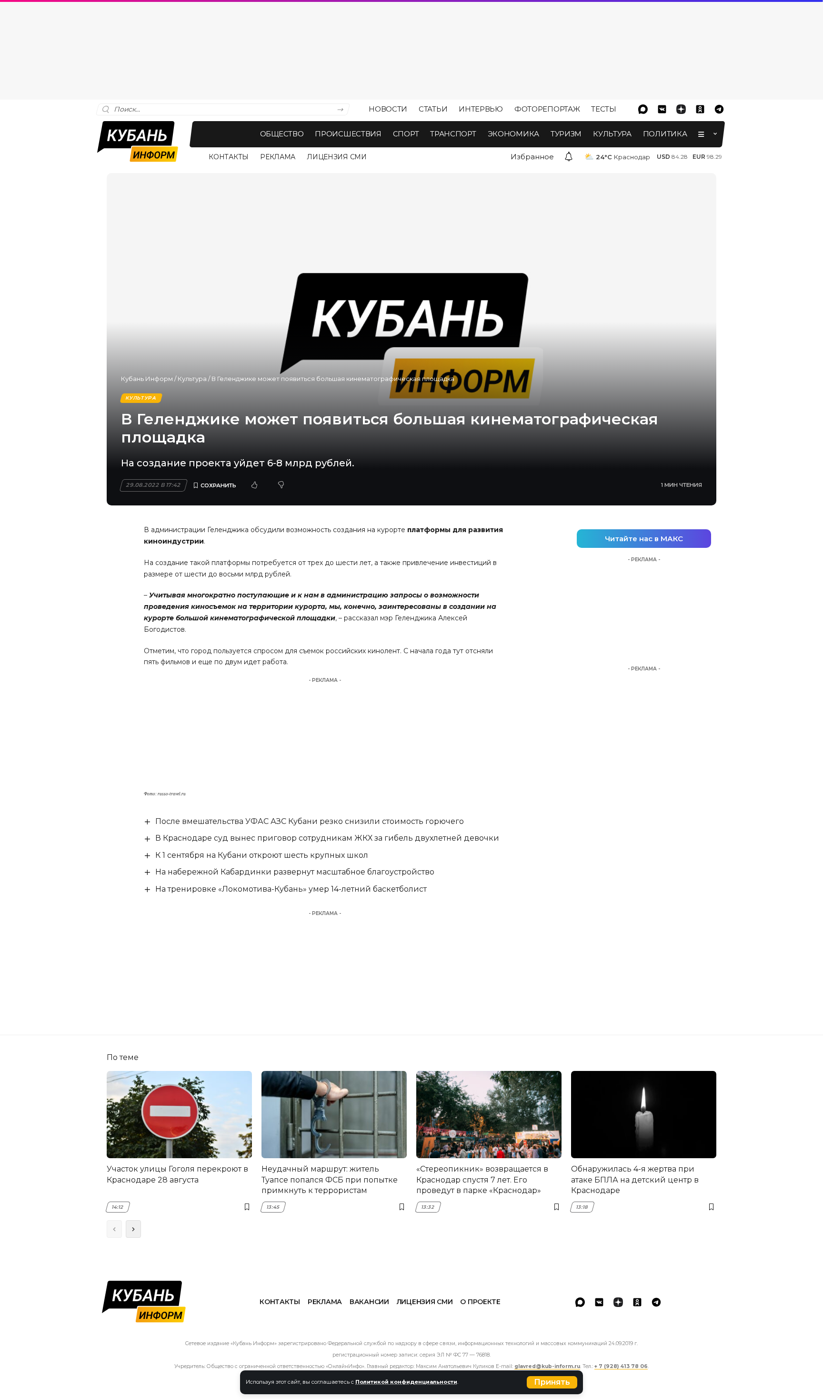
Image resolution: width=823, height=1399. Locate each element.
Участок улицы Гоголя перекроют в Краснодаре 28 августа (177, 1174)
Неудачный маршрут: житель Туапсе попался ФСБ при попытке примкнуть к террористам (329, 1179)
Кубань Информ (147, 378)
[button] (552, 1382)
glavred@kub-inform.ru (547, 1366)
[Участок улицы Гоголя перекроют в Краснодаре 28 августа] (179, 1114)
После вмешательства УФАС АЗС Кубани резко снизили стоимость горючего (309, 821)
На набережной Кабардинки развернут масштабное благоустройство (294, 871)
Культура (192, 378)
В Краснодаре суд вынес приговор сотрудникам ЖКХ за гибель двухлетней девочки (327, 838)
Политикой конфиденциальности (406, 1381)
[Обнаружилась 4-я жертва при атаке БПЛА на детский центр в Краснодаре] (643, 1114)
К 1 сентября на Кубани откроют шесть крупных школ (261, 855)
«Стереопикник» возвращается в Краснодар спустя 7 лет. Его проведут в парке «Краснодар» (482, 1179)
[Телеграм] (719, 109)
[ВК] (662, 109)
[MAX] (643, 109)
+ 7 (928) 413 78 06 (621, 1366)
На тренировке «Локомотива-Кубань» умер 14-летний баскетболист (291, 889)
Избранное (532, 156)
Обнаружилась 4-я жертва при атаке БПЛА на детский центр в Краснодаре (635, 1179)
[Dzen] (681, 109)
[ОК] (700, 109)
